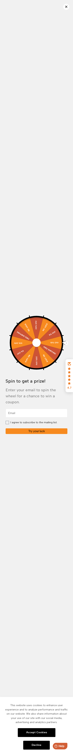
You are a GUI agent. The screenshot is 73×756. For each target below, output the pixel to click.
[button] (69, 375)
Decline (36, 745)
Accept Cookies (36, 732)
